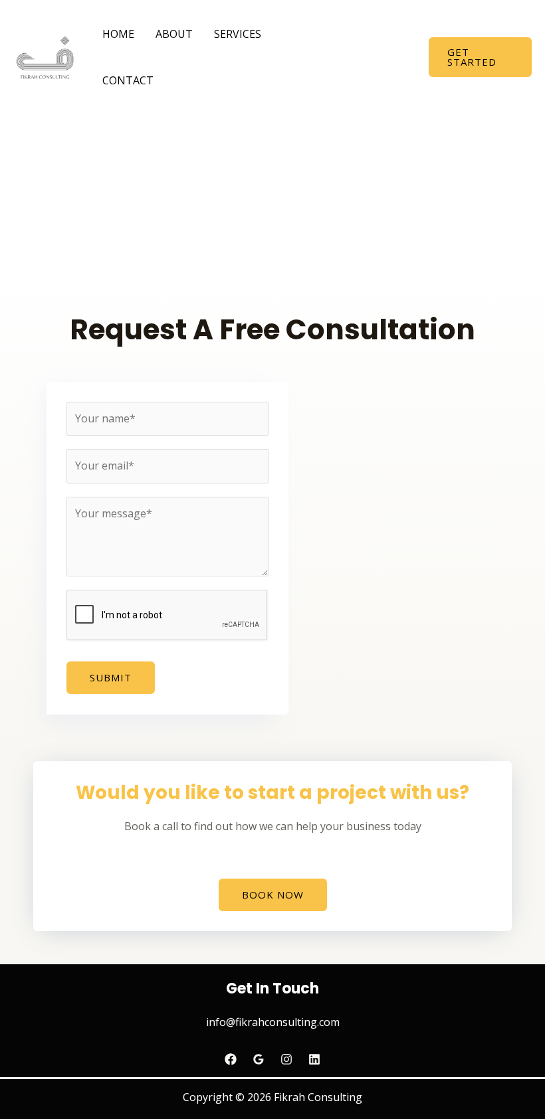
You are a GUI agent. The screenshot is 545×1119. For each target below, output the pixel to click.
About (174, 34)
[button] (480, 57)
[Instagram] (286, 1059)
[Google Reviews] (259, 1059)
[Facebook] (231, 1059)
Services (237, 34)
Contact (128, 80)
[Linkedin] (314, 1059)
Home (118, 34)
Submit (111, 677)
